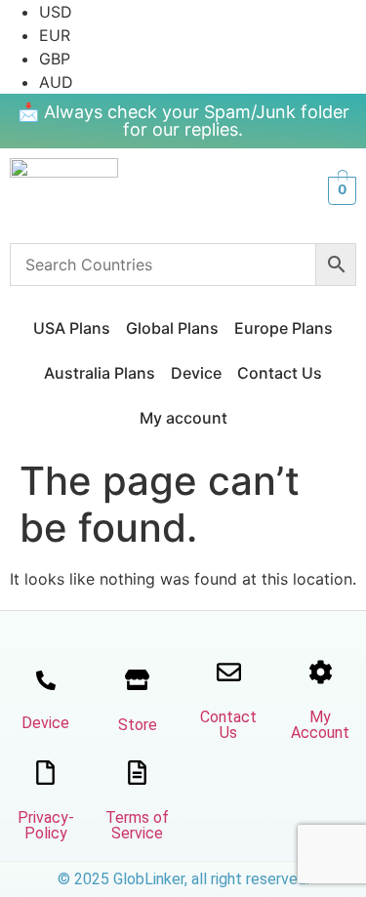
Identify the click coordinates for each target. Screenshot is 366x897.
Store (137, 724)
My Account (320, 725)
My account (183, 418)
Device (196, 373)
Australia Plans (99, 373)
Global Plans (172, 328)
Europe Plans (283, 328)
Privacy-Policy (46, 825)
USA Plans (71, 328)
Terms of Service (137, 825)
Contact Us (279, 373)
